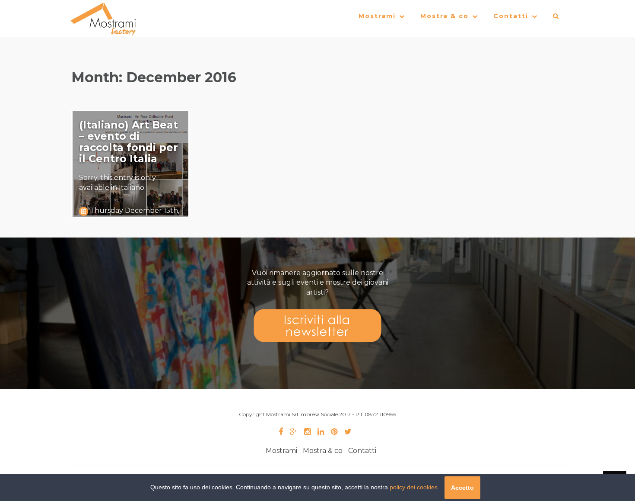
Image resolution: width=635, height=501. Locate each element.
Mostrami (377, 16)
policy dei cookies (414, 487)
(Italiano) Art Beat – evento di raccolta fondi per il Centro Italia (128, 142)
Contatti (510, 16)
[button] (556, 18)
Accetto (462, 487)
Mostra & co (444, 16)
